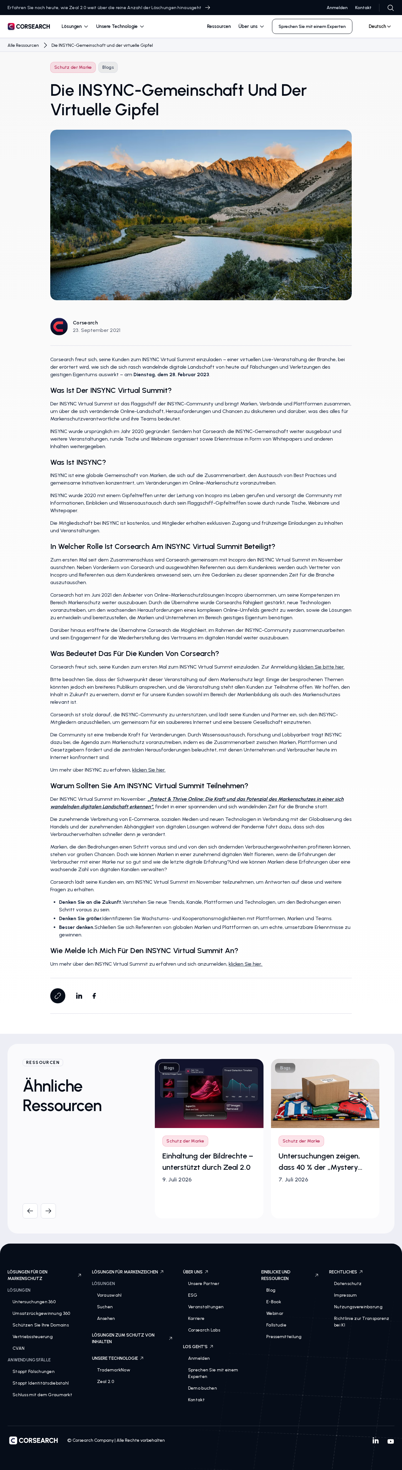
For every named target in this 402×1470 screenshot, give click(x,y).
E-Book (273, 1302)
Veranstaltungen (206, 1307)
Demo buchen (202, 1388)
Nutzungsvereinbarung (358, 1307)
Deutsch (377, 26)
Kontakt (363, 7)
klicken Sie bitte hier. (322, 667)
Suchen (105, 1307)
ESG (193, 1295)
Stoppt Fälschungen (34, 1371)
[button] (75, 26)
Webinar (274, 1313)
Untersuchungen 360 (34, 1302)
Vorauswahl (109, 1295)
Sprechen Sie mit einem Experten (213, 1373)
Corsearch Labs (204, 1330)
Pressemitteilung (284, 1336)
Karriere (196, 1318)
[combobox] (377, 26)
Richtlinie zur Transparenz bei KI (361, 1322)
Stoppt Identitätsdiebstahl (41, 1383)
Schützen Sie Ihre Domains (41, 1325)
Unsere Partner (203, 1283)
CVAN (18, 1348)
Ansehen (106, 1318)
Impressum (345, 1295)
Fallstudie (276, 1325)
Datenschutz (347, 1283)
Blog (270, 1290)
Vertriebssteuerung (33, 1336)
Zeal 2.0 (105, 1381)
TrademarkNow (113, 1370)
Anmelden (337, 7)
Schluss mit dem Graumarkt (42, 1394)
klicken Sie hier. (149, 770)
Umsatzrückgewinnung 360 (41, 1313)
